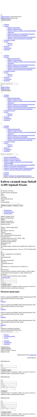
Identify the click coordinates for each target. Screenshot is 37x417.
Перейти (3, 301)
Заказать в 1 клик (18, 205)
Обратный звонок (5, 20)
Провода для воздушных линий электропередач (22, 37)
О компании (7, 48)
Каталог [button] (6, 57)
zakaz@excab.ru (5, 16)
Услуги (6, 41)
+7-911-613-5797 (5, 277)
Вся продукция (10, 157)
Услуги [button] (6, 72)
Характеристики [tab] (9, 212)
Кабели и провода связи (15, 29)
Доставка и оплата (9, 40)
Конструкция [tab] (8, 213)
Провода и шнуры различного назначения (20, 38)
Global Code (32, 355)
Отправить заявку (6, 284)
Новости (6, 46)
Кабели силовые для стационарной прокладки (21, 34)
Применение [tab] (8, 210)
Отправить (4, 391)
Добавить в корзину (6, 205)
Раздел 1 (10, 43)
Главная (6, 24)
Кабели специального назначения (17, 35)
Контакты (7, 49)
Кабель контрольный (14, 27)
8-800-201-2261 (5, 18)
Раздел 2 (10, 45)
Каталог (6, 26)
